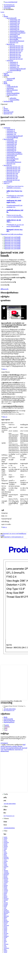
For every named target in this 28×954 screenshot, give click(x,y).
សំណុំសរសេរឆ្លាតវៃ (8, 181)
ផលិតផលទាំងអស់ (5, 751)
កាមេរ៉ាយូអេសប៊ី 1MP (14, 24)
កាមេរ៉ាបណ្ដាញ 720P (14, 67)
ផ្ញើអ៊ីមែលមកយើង (4, 289)
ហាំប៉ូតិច (8, 85)
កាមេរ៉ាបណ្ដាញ (10, 60)
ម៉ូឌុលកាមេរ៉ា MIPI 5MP (15, 57)
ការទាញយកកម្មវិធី (11, 78)
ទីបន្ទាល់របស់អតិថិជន (14, 99)
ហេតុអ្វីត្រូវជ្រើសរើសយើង (12, 86)
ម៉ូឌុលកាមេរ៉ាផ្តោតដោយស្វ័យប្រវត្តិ (13, 748)
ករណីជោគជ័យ (13, 98)
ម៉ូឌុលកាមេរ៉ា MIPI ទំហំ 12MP (16, 46)
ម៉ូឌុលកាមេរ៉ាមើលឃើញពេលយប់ (17, 41)
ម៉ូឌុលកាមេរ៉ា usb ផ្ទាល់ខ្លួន (11, 746)
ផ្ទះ (4, 14)
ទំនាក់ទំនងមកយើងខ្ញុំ (8, 101)
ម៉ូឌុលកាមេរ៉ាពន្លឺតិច (14, 39)
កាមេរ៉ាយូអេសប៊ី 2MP (14, 26)
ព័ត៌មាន (5, 81)
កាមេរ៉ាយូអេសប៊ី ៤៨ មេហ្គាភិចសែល (17, 32)
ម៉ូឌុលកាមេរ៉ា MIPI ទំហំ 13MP (16, 47)
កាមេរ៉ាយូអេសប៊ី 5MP (14, 29)
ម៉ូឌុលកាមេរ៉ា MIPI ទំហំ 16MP (16, 49)
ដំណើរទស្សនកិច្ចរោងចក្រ (12, 90)
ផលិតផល (6, 16)
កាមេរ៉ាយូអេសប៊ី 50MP (15, 34)
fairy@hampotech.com (9, 4)
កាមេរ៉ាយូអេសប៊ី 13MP (15, 21)
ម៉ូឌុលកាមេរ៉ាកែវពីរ (14, 36)
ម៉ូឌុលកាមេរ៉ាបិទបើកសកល (16, 37)
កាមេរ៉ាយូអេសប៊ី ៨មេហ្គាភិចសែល (17, 31)
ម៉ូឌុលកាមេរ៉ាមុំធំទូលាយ (9, 749)
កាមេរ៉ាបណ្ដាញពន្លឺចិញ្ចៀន (15, 70)
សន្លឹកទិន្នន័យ (10, 80)
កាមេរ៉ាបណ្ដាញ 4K (14, 62)
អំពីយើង (5, 83)
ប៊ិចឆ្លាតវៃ (6, 73)
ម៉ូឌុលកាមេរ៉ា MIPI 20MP (15, 52)
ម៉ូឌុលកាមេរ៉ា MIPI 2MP (15, 54)
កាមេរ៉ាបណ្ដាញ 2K (14, 64)
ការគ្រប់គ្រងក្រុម (10, 88)
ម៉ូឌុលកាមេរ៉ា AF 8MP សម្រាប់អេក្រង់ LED (13, 537)
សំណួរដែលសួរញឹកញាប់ (12, 95)
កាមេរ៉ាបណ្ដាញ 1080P (15, 65)
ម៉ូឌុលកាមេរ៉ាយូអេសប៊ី (11, 18)
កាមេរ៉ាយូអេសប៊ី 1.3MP (15, 19)
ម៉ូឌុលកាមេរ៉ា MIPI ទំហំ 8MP (16, 59)
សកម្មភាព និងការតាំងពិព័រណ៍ (13, 93)
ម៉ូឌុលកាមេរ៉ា (6, 110)
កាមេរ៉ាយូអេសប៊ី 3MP (14, 28)
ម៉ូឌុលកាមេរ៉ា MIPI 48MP (15, 55)
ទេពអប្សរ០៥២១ (7, 7)
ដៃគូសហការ (9, 91)
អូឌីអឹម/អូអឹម (6, 75)
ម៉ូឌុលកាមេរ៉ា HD (19, 749)
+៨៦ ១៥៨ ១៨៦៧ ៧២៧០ (10, 709)
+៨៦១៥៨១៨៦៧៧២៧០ (9, 6)
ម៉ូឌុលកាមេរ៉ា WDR (14, 42)
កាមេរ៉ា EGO (9, 72)
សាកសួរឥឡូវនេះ (4, 743)
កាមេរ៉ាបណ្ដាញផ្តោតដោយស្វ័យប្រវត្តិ (18, 68)
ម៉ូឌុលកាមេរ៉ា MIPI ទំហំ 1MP (16, 50)
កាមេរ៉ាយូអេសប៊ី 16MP (15, 23)
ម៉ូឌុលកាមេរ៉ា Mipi (11, 44)
